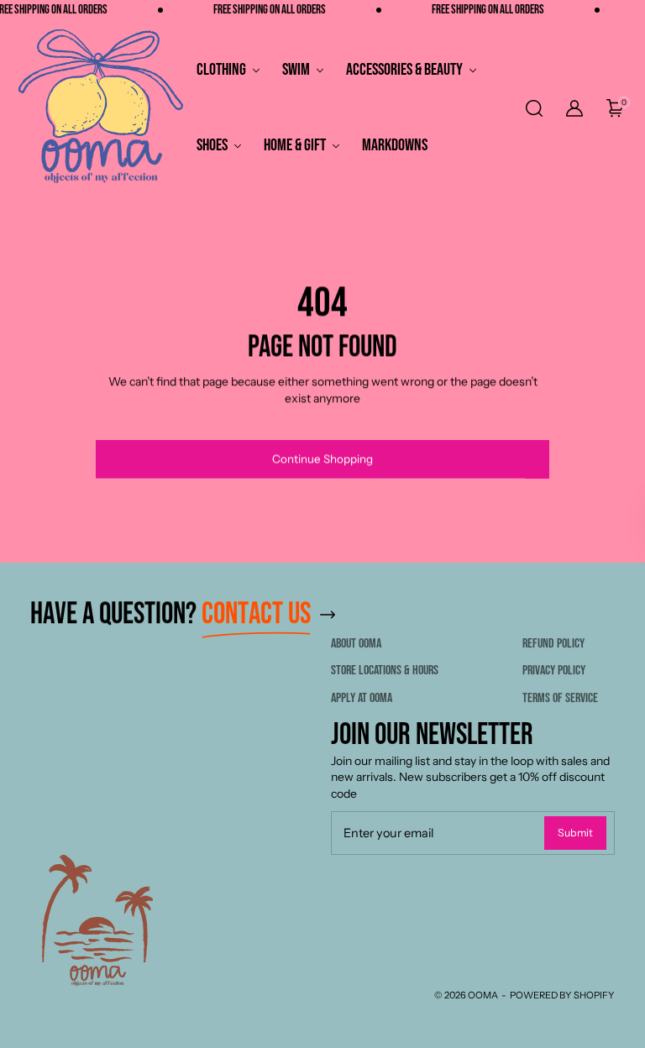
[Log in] (574, 108)
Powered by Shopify (562, 995)
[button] (532, 108)
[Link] (327, 614)
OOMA (483, 995)
